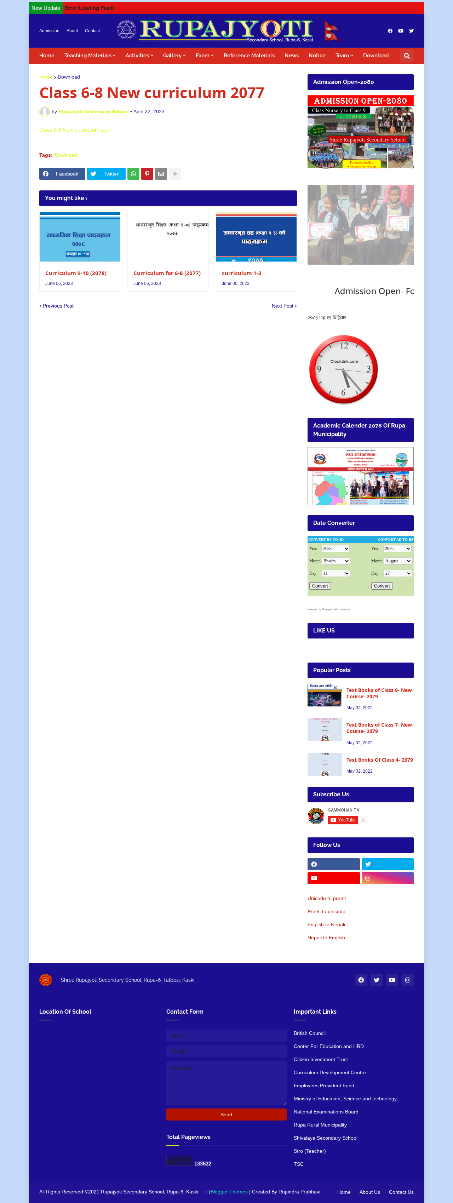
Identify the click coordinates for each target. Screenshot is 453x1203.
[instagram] (388, 878)
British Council (310, 1033)
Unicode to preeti (327, 898)
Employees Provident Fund (324, 1085)
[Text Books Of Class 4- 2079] (325, 764)
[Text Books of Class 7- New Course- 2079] (325, 729)
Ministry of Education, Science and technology (345, 1098)
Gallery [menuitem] (172, 55)
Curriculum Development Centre (330, 1072)
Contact (92, 30)
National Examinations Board (326, 1112)
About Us (370, 1192)
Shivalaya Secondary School (325, 1138)
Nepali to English (326, 937)
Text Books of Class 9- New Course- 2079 (379, 693)
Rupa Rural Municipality (320, 1125)
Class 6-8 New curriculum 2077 (75, 130)
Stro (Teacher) (310, 1151)
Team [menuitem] (342, 55)
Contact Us (401, 1192)
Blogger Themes (229, 1192)
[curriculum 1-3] (256, 237)
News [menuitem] (292, 55)
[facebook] (390, 31)
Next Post (282, 306)
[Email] (161, 174)
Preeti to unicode (326, 911)
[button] (407, 56)
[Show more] (175, 174)
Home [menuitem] (47, 55)
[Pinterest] (147, 174)
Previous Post (58, 306)
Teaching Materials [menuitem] (87, 55)
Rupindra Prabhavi (299, 1192)
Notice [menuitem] (317, 55)
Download (69, 76)
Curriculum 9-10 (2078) (76, 273)
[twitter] (411, 31)
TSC (299, 1164)
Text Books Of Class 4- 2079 (379, 760)
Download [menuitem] (376, 55)
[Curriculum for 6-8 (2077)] (168, 237)
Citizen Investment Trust (321, 1059)
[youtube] (400, 31)
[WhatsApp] (133, 174)
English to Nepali (326, 924)
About (72, 30)
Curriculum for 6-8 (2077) (167, 273)
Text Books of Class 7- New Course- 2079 (379, 728)
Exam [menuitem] (203, 55)
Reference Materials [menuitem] (249, 55)
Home (46, 76)
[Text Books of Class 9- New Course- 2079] (325, 694)
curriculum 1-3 (242, 273)
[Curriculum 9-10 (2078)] (80, 237)
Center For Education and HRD (329, 1046)
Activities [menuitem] (137, 55)
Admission (49, 30)
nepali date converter (337, 609)
